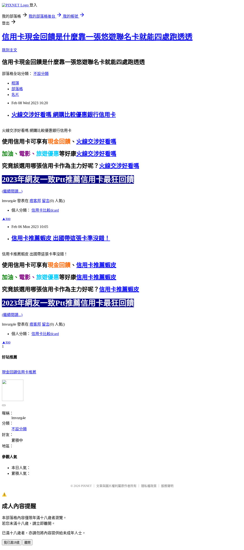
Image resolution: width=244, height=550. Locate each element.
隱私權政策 (149, 486)
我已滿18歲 (12, 542)
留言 (46, 201)
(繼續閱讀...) (12, 191)
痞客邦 (35, 201)
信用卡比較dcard (45, 210)
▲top (6, 219)
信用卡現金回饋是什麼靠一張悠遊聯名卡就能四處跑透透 (97, 37)
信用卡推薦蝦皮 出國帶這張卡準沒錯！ (60, 238)
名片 (15, 95)
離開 (27, 542)
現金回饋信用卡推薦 (19, 372)
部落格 (17, 89)
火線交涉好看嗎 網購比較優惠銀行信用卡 (63, 115)
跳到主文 (9, 50)
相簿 (15, 83)
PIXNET (86, 486)
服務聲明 (167, 486)
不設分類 (41, 74)
